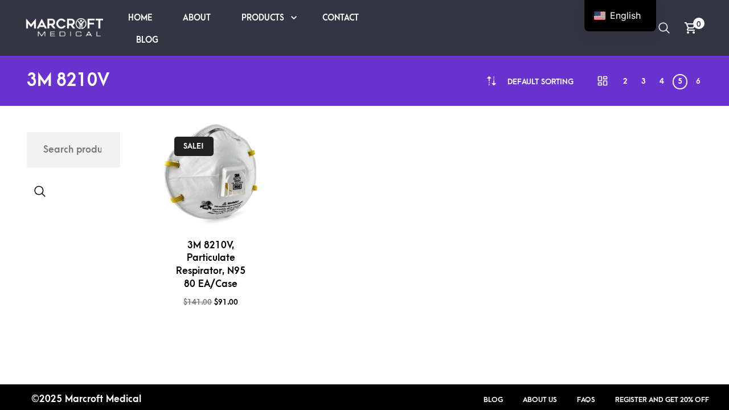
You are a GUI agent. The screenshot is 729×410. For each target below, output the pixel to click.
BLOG (493, 400)
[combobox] (540, 81)
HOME (140, 18)
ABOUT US (540, 400)
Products (262, 18)
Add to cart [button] (231, 211)
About (197, 18)
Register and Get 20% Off (662, 400)
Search (40, 191)
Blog (147, 40)
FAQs (586, 400)
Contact (340, 18)
